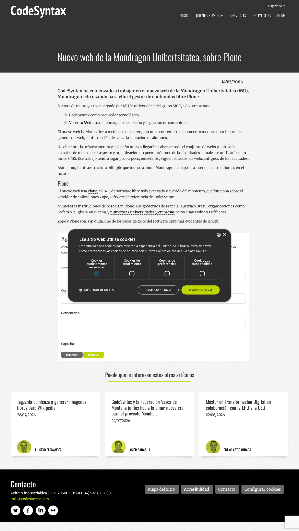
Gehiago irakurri (195, 251)
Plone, (93, 191)
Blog (281, 15)
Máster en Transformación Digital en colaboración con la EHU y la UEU (238, 404)
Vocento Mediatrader (87, 122)
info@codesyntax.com (29, 499)
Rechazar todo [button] (158, 290)
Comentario (70, 313)
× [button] (224, 234)
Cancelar (93, 354)
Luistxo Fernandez (48, 449)
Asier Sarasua (139, 449)
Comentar (72, 354)
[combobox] (219, 235)
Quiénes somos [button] (207, 15)
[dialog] (149, 265)
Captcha (67, 344)
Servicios (238, 15)
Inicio (183, 15)
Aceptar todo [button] (200, 290)
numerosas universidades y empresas (142, 212)
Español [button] (275, 6)
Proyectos (261, 15)
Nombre (67, 268)
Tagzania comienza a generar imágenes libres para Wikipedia (51, 404)
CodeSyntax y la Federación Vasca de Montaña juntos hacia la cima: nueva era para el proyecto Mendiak (147, 407)
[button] (96, 290)
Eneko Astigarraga (237, 449)
